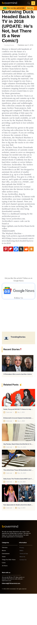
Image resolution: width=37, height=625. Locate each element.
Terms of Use (24, 585)
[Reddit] (26, 278)
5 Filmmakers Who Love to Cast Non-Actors (18, 404)
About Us (22, 588)
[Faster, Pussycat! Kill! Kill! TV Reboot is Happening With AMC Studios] (18, 427)
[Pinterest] (5, 278)
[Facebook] (16, 278)
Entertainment (6, 585)
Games (4, 594)
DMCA (21, 582)
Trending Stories (9, 45)
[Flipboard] (10, 278)
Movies (4, 582)
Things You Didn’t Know (9, 591)
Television (5, 579)
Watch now (30, 8)
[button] (33, 3)
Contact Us (23, 591)
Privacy (22, 579)
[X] (21, 278)
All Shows (5, 597)
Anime (4, 588)
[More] (31, 278)
